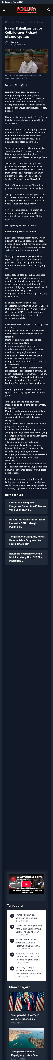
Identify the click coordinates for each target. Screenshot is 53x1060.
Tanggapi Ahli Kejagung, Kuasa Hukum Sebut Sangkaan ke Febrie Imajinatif (27, 540)
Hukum (21, 22)
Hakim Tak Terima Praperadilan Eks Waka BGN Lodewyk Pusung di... (27, 523)
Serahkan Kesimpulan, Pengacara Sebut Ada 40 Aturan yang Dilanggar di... (27, 506)
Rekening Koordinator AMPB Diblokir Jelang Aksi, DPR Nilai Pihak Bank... (26, 557)
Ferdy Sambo (41, 117)
